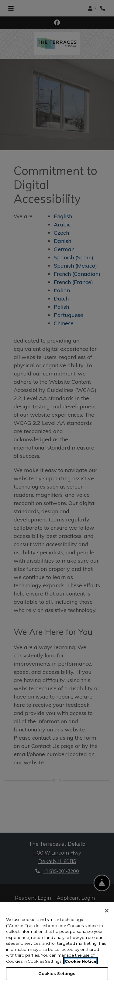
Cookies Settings (56, 973)
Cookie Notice (80, 961)
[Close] (106, 910)
